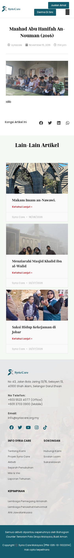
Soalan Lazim (52, 456)
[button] (67, 12)
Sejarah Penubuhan (20, 467)
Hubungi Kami (52, 451)
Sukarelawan (52, 462)
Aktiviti (12, 462)
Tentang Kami (17, 451)
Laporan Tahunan (19, 479)
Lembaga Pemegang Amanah (27, 501)
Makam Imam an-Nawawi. (34, 200)
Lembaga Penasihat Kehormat (27, 507)
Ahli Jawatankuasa (20, 512)
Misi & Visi (14, 473)
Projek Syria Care (19, 456)
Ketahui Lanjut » (22, 206)
